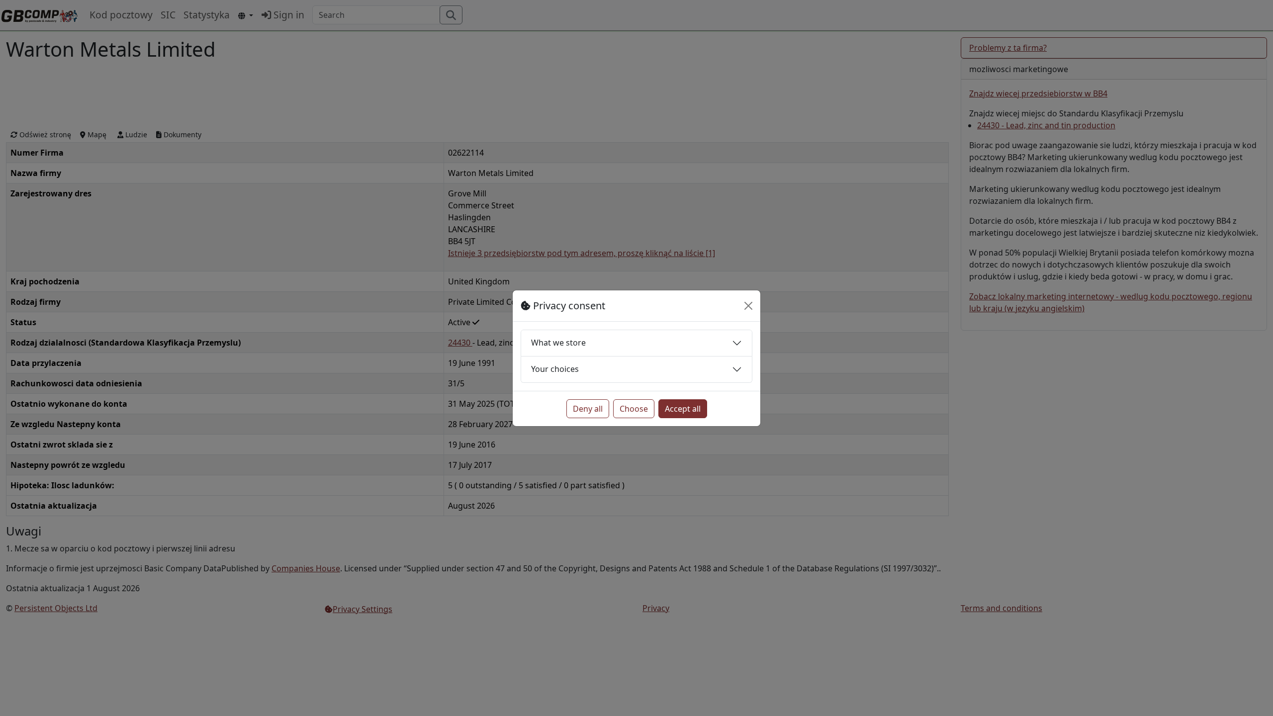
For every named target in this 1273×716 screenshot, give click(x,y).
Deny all (588, 408)
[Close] (748, 306)
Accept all (683, 408)
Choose (634, 408)
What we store (558, 342)
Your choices (555, 368)
